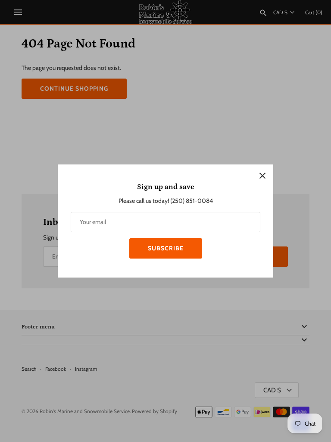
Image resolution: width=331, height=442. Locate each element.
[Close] (262, 175)
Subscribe (166, 248)
